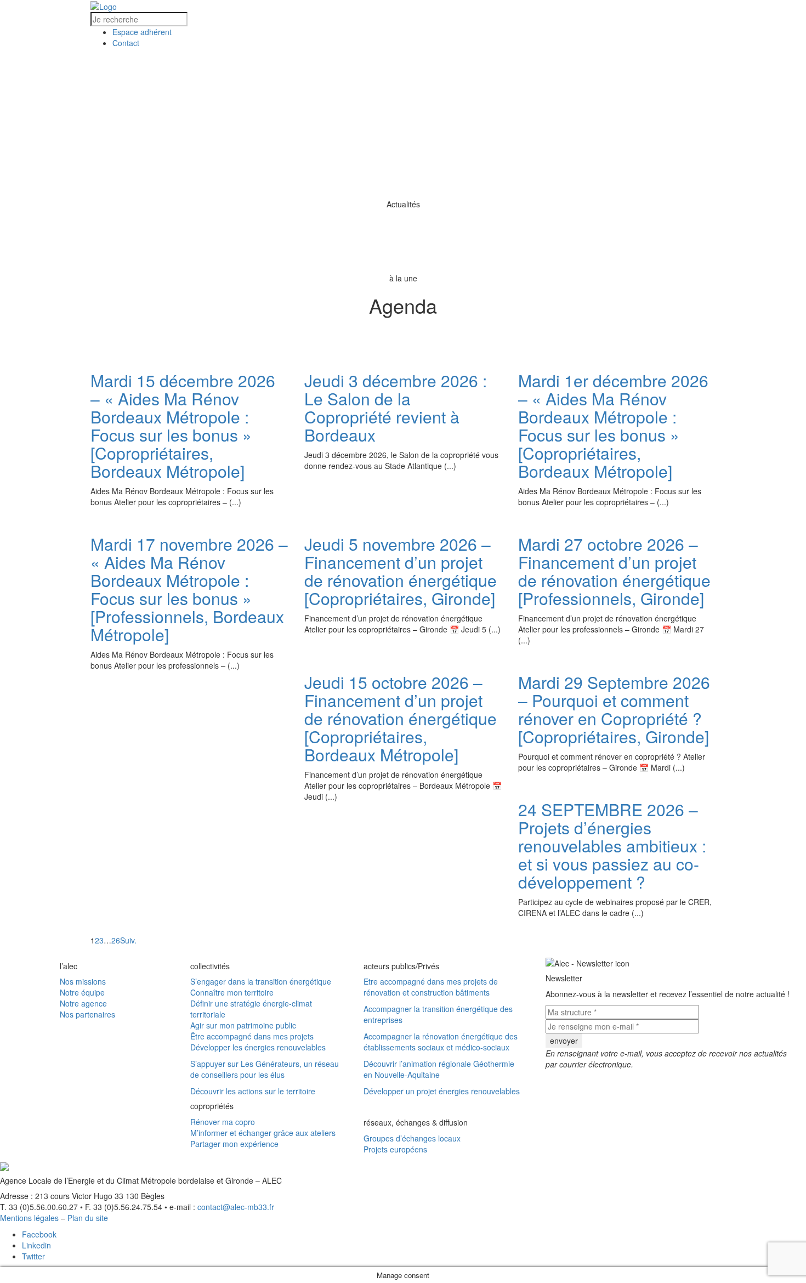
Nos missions (83, 981)
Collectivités (218, 71)
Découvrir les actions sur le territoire (252, 1091)
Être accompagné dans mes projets (252, 1036)
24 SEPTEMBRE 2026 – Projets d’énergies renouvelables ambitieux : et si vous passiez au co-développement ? (612, 846)
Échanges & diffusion (540, 71)
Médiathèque (643, 71)
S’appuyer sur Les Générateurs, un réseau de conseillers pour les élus (264, 1069)
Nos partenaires (87, 1014)
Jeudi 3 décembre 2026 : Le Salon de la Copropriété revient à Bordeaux (395, 407)
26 (115, 940)
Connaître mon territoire (232, 992)
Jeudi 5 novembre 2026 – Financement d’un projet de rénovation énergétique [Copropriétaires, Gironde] (400, 571)
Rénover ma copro (222, 1121)
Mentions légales (29, 1217)
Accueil (143, 144)
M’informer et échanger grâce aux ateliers (263, 1132)
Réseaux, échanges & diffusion (602, 144)
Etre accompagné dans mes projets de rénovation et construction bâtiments (431, 987)
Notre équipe (82, 992)
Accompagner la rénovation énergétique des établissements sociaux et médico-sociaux (441, 1042)
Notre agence (83, 1003)
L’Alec (147, 71)
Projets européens (395, 1149)
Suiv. (128, 940)
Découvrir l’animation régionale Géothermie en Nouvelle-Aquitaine (439, 1069)
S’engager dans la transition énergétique (260, 981)
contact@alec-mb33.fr (235, 1206)
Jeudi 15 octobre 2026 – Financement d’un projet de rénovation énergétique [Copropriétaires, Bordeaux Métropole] (400, 718)
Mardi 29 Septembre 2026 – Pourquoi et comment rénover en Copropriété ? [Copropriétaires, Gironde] (614, 709)
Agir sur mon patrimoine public (243, 1025)
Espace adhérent (450, 180)
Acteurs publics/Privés (415, 71)
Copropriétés (306, 71)
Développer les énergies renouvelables (258, 1047)
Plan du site (87, 1217)
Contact (522, 180)
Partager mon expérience (234, 1143)
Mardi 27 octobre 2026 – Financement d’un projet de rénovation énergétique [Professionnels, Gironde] (614, 571)
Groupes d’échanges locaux (412, 1138)
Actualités (397, 108)
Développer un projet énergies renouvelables (442, 1091)
